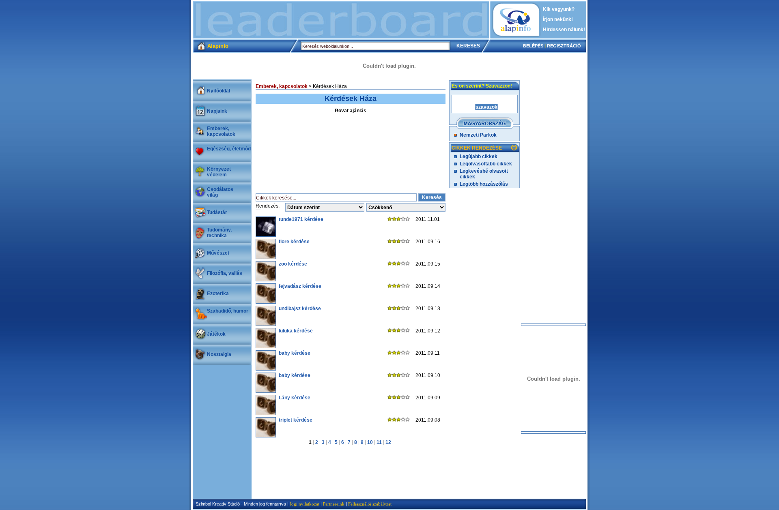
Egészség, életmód (229, 149)
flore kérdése (294, 241)
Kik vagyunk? (559, 9)
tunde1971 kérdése (301, 219)
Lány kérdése (294, 398)
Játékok (216, 334)
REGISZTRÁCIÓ (564, 45)
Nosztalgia (219, 354)
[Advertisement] (341, 20)
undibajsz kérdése (300, 308)
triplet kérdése (295, 420)
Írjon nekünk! (558, 19)
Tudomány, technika (219, 232)
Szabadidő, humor (227, 311)
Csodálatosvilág (220, 192)
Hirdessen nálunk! (564, 29)
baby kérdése (294, 353)
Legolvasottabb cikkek (486, 164)
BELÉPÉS (533, 45)
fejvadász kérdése (300, 286)
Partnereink (333, 503)
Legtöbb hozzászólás (484, 184)
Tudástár (217, 212)
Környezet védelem (219, 172)
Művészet (218, 253)
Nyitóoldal (218, 91)
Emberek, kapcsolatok (221, 131)
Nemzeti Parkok (478, 135)
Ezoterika (218, 293)
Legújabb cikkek (478, 156)
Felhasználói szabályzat (370, 503)
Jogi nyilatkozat (304, 503)
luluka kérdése (296, 331)
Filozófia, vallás (224, 273)
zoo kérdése (293, 264)
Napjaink (217, 111)
